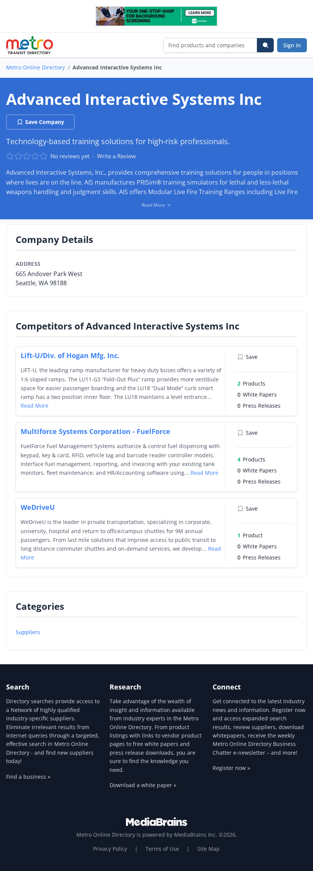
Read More (34, 405)
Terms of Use (162, 848)
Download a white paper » (143, 785)
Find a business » (28, 776)
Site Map (208, 848)
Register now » (231, 767)
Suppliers (28, 632)
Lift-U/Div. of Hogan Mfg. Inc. (70, 355)
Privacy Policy (110, 848)
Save (252, 356)
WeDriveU (38, 507)
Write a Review (116, 156)
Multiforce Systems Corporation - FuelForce (95, 431)
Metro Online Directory (35, 67)
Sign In (292, 45)
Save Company (44, 121)
